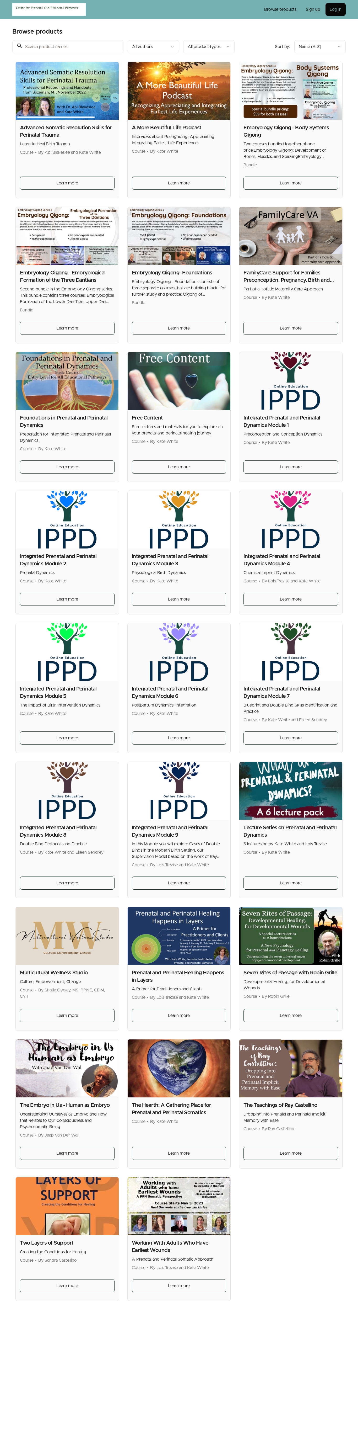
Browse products (280, 9)
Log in (335, 9)
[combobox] (153, 46)
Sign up (313, 9)
